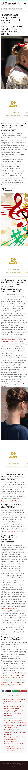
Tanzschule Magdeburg (9, 608)
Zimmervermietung (15, 764)
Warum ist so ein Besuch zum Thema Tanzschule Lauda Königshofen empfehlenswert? (14, 708)
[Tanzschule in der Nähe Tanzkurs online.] (11, 3)
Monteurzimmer (6, 764)
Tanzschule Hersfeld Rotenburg (11, 501)
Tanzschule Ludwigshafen (16, 531)
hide (17, 695)
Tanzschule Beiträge (8, 8)
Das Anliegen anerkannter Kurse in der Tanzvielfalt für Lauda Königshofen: (15, 732)
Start (2, 8)
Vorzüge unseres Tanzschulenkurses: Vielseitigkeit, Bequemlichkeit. (14, 744)
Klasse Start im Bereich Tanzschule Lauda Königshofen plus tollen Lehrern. (13, 701)
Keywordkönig (21, 763)
